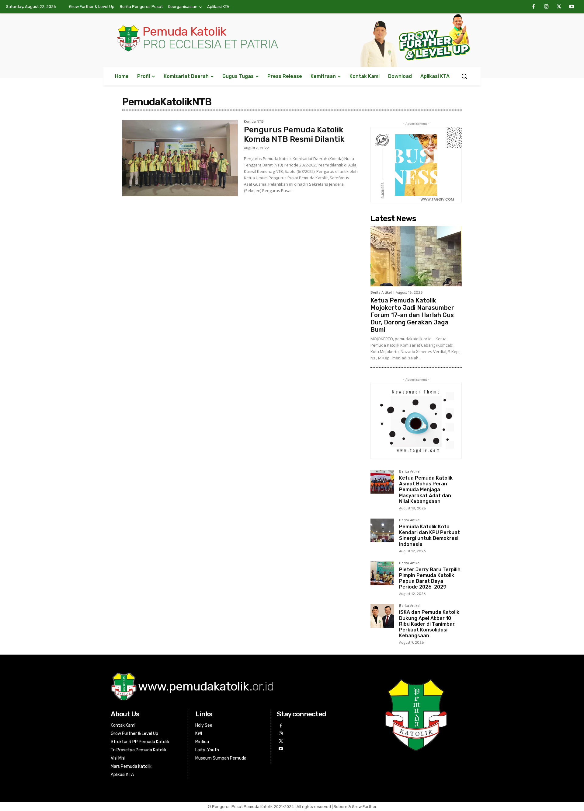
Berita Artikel (381, 292)
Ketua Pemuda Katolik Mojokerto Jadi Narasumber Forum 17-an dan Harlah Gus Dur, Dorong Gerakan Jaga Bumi (412, 315)
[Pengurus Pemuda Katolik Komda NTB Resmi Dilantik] (180, 158)
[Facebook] (533, 7)
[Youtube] (571, 7)
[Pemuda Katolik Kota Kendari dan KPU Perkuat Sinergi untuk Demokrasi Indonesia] (382, 530)
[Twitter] (559, 7)
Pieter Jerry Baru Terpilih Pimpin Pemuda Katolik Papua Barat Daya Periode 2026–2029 (430, 578)
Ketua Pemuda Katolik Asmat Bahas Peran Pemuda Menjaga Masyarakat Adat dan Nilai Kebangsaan (426, 489)
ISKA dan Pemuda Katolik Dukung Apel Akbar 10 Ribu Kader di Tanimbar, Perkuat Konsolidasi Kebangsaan (429, 623)
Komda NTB (254, 122)
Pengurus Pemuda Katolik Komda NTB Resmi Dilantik (294, 134)
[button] (464, 76)
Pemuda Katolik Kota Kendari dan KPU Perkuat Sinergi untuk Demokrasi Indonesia (429, 535)
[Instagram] (546, 7)
